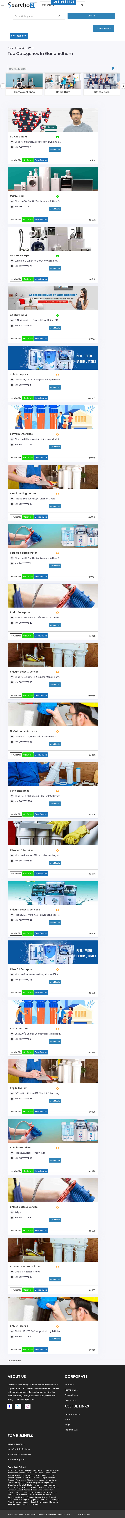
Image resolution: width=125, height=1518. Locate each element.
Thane (47, 1473)
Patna (24, 1475)
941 (93, 160)
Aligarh (20, 1487)
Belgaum (16, 1504)
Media (68, 1419)
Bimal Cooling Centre (23, 493)
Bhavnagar (23, 1500)
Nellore (34, 1490)
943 (93, 398)
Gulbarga (17, 1502)
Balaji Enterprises (20, 1147)
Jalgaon (38, 1497)
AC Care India (18, 315)
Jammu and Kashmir (29, 1504)
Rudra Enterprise (20, 612)
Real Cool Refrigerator (23, 552)
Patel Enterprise (19, 790)
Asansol (27, 1490)
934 (93, 576)
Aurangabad (21, 1480)
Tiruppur (30, 1497)
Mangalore (53, 1502)
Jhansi (46, 1490)
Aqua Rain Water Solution (25, 1266)
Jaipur (28, 1473)
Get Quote (27, 160)
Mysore (38, 1485)
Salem (45, 1492)
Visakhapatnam (14, 1475)
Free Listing (104, 28)
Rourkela (40, 1500)
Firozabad (23, 1495)
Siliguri (26, 1492)
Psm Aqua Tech (19, 1028)
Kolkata (22, 1473)
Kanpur (11, 1478)
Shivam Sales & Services (25, 909)
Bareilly (23, 1497)
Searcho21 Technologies (78, 1514)
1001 (93, 517)
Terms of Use (71, 1389)
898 (93, 1052)
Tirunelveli (47, 1495)
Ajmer (40, 1490)
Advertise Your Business (19, 1454)
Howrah (48, 1480)
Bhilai (10, 1500)
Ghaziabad (37, 1495)
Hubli (31, 1492)
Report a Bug (71, 1429)
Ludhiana (31, 1475)
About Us (69, 1384)
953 (93, 338)
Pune (10, 1470)
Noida (47, 1487)
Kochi (15, 1500)
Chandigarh (13, 1485)
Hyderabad (54, 1470)
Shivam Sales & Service (24, 671)
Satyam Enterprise (21, 434)
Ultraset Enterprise (21, 850)
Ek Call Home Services (23, 731)
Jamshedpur (13, 1495)
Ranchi (54, 1480)
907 (93, 1290)
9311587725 (19, 36)
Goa (20, 1492)
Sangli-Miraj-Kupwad (39, 1502)
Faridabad (45, 1475)
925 (93, 755)
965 (93, 695)
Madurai (30, 1485)
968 (93, 1349)
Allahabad (40, 1480)
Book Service (41, 160)
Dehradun (12, 1490)
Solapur (44, 1485)
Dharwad (38, 1492)
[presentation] (3, 86)
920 (93, 992)
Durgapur (32, 1500)
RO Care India (18, 136)
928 (93, 636)
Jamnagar (26, 1502)
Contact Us (70, 1400)
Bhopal (54, 1473)
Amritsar (52, 1485)
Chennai (16, 1470)
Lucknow (35, 1473)
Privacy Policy (71, 1395)
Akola (10, 1502)
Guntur (52, 1490)
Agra (38, 1475)
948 (93, 457)
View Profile (16, 160)
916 (93, 933)
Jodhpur (25, 1478)
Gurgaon (28, 1470)
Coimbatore (27, 1482)
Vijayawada (38, 1482)
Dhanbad (31, 1480)
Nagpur (18, 1478)
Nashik (32, 1478)
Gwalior (11, 1482)
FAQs (67, 1424)
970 (93, 1171)
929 (93, 1230)
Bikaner (45, 1497)
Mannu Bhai (17, 196)
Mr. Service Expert (20, 255)
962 (93, 874)
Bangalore (45, 1470)
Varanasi (51, 1478)
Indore (41, 1473)
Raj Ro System (18, 1088)
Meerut (38, 1478)
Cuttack (20, 1490)
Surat (52, 1475)
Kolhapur (55, 1500)
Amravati (52, 1497)
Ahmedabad (13, 1473)
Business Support (16, 1459)
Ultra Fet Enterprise (21, 969)
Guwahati (22, 1485)
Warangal (53, 1492)
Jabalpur (18, 1482)
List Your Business (16, 1443)
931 (93, 279)
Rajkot (44, 1478)
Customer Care (72, 1414)
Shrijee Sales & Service (24, 1207)
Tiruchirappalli (14, 1497)
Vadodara (12, 1487)
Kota (51, 1482)
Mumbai (36, 1470)
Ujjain (30, 1495)
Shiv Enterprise (19, 374)
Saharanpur (13, 1492)
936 (93, 1111)
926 (93, 814)
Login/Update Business (19, 1449)
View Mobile (55, 149)
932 (93, 219)
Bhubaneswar (38, 1487)
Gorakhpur (54, 1487)
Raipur (46, 1482)
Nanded (48, 1500)
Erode (10, 1504)
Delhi (23, 1470)
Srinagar (11, 1480)
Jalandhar (28, 1487)
